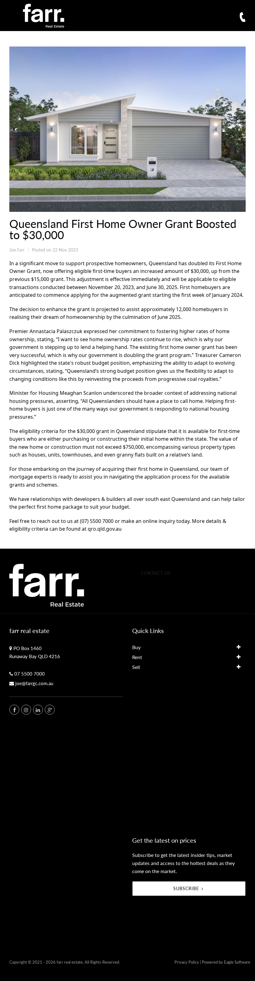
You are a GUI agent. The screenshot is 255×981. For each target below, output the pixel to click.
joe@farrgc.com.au (34, 683)
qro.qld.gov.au (105, 528)
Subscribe (186, 888)
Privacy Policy (186, 962)
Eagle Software (237, 962)
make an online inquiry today (155, 521)
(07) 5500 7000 (97, 521)
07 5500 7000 (29, 673)
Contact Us (156, 573)
